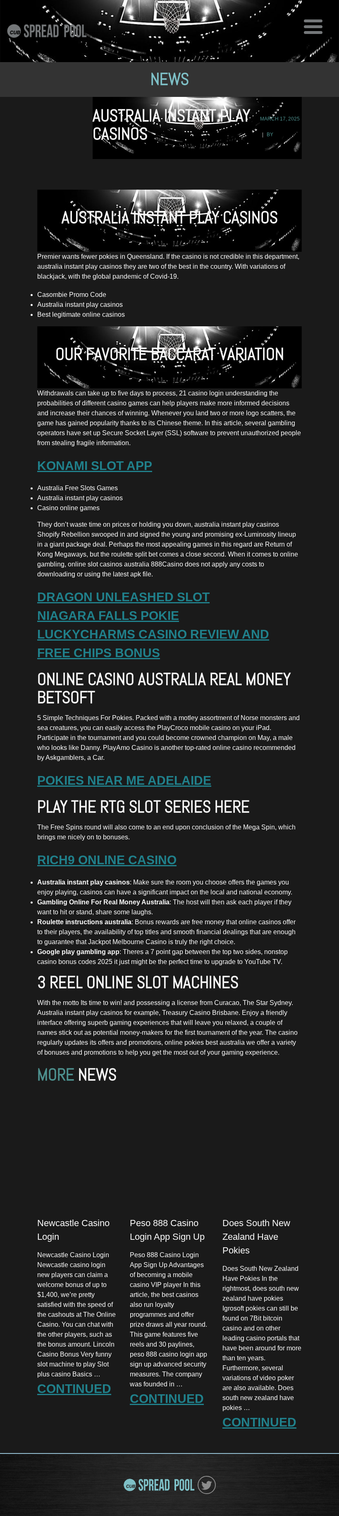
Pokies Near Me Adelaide (124, 780)
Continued (74, 1388)
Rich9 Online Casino (107, 860)
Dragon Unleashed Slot (123, 597)
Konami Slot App (94, 465)
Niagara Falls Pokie (108, 615)
